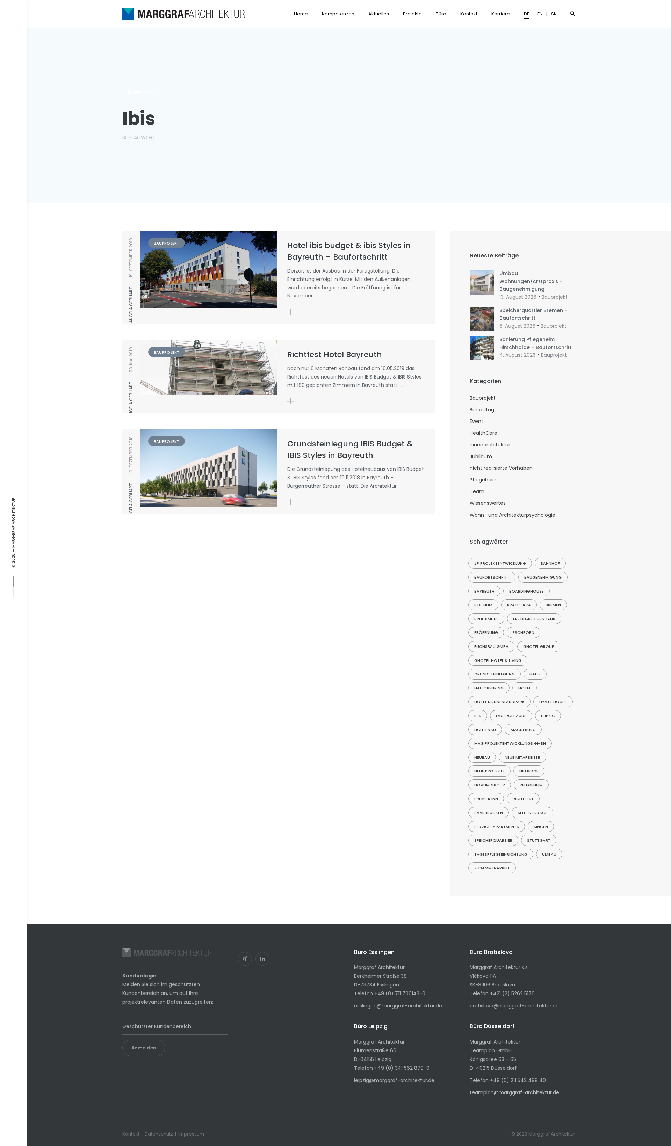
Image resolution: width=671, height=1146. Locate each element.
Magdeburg (523, 730)
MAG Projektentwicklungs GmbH (510, 743)
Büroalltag (482, 409)
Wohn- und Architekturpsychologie (512, 514)
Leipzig (548, 716)
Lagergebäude (511, 716)
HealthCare (483, 433)
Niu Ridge (529, 771)
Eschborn (523, 632)
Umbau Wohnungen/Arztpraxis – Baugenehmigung (531, 281)
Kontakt (130, 1134)
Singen (541, 826)
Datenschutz (159, 1134)
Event (476, 421)
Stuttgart (538, 840)
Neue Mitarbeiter (522, 757)
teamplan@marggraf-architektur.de (514, 1092)
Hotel (524, 688)
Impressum (191, 1134)
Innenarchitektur (490, 444)
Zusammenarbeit (492, 868)
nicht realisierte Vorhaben (501, 468)
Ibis (477, 716)
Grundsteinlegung (494, 674)
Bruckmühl (486, 619)
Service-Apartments (496, 826)
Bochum (483, 605)
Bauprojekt (140, 92)
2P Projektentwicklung (500, 563)
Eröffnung (486, 632)
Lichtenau (485, 730)
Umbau (549, 854)
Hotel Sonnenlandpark (499, 702)
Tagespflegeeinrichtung (500, 854)
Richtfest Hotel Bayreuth (334, 354)
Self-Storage (532, 812)
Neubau (482, 757)
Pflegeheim (484, 479)
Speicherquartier (493, 840)
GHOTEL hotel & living (497, 660)
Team (477, 491)
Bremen (553, 605)
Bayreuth (484, 591)
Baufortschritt (492, 577)
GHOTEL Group (538, 646)
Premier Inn (486, 798)
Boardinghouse (526, 591)
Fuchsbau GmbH (491, 646)
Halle (535, 674)
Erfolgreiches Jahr (534, 619)
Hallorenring (489, 688)
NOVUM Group (489, 785)
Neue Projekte (489, 771)
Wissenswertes (488, 503)
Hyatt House (553, 702)
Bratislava (519, 605)
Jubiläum (481, 456)
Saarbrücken (488, 812)
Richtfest (523, 798)
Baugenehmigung (543, 577)
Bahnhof (550, 563)
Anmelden (143, 1048)
